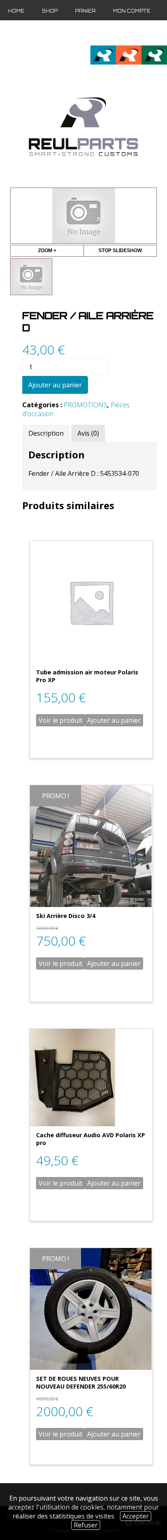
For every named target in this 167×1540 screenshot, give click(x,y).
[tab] (46, 433)
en (148, 33)
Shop (50, 11)
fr (134, 33)
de (161, 33)
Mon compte (131, 11)
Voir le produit (60, 720)
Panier (85, 11)
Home (16, 11)
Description (46, 433)
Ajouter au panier (55, 384)
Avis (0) (88, 433)
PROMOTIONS (85, 404)
